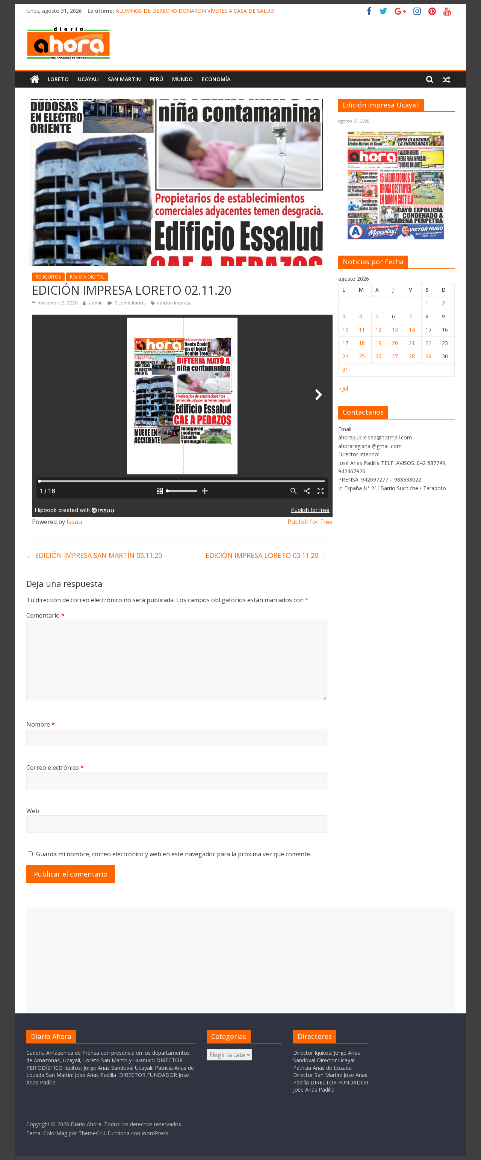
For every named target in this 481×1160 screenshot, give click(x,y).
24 (345, 356)
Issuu (74, 522)
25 (362, 356)
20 (395, 343)
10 (345, 329)
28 (412, 356)
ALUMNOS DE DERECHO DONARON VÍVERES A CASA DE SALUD (195, 10)
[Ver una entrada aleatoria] (446, 79)
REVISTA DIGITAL (87, 277)
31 (345, 369)
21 (412, 343)
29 (428, 356)
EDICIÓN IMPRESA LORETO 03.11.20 (266, 555)
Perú (156, 79)
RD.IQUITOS (48, 277)
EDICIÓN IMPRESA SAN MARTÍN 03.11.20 (94, 555)
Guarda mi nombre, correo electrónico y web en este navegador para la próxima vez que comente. (173, 854)
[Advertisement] (240, 960)
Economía (216, 79)
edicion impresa (174, 303)
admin (96, 303)
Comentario (45, 615)
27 (395, 356)
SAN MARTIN (124, 79)
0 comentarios (129, 303)
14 (412, 329)
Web (32, 811)
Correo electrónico (55, 767)
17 (345, 343)
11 (362, 329)
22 (428, 343)
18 (362, 343)
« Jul (343, 388)
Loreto (58, 79)
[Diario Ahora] (34, 79)
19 (378, 343)
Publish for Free (310, 522)
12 (378, 329)
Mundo (182, 79)
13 (395, 329)
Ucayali (88, 79)
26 (378, 356)
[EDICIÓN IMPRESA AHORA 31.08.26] (396, 238)
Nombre (40, 724)
